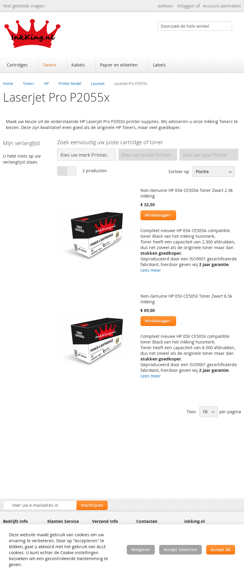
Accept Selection (180, 549)
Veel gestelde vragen (23, 6)
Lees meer (150, 270)
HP (46, 83)
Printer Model (70, 83)
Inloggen (186, 6)
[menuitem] (20, 65)
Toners (28, 83)
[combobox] (195, 26)
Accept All (221, 549)
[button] (181, 215)
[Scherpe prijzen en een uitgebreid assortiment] (32, 33)
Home (8, 83)
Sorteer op (178, 171)
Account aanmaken (222, 6)
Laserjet (97, 83)
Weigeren (140, 549)
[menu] (122, 66)
